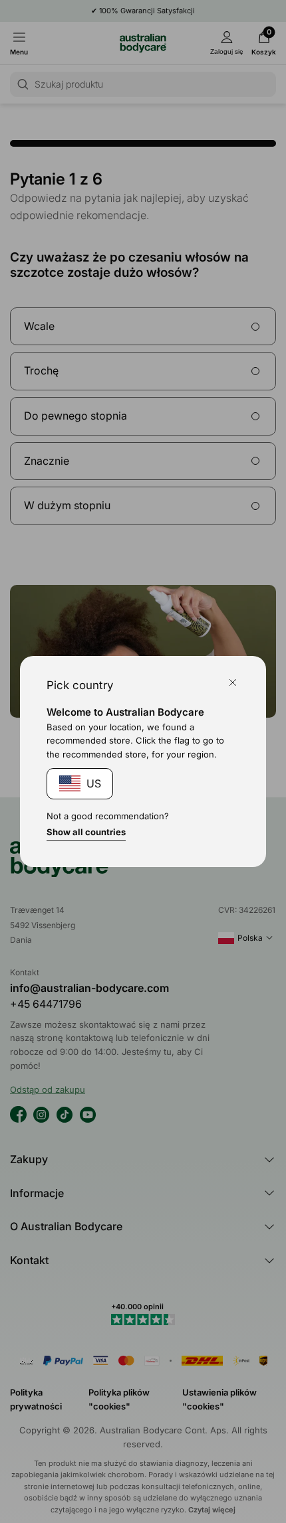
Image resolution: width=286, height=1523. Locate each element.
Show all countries (86, 832)
